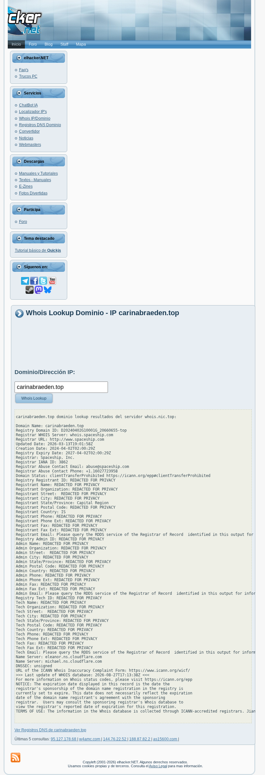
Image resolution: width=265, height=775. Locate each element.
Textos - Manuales (35, 180)
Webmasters (30, 144)
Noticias (26, 138)
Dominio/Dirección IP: (45, 372)
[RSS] (15, 757)
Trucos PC (28, 76)
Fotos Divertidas (33, 193)
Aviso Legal (158, 766)
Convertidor (29, 131)
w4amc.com (90, 739)
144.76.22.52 (115, 739)
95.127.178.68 (64, 739)
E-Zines (26, 186)
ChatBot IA (28, 105)
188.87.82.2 (140, 739)
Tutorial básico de (38, 250)
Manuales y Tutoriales (38, 173)
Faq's (23, 70)
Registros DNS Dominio (40, 125)
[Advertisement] (132, 343)
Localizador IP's (33, 111)
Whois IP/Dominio (34, 118)
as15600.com (165, 739)
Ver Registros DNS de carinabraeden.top (50, 730)
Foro (23, 221)
